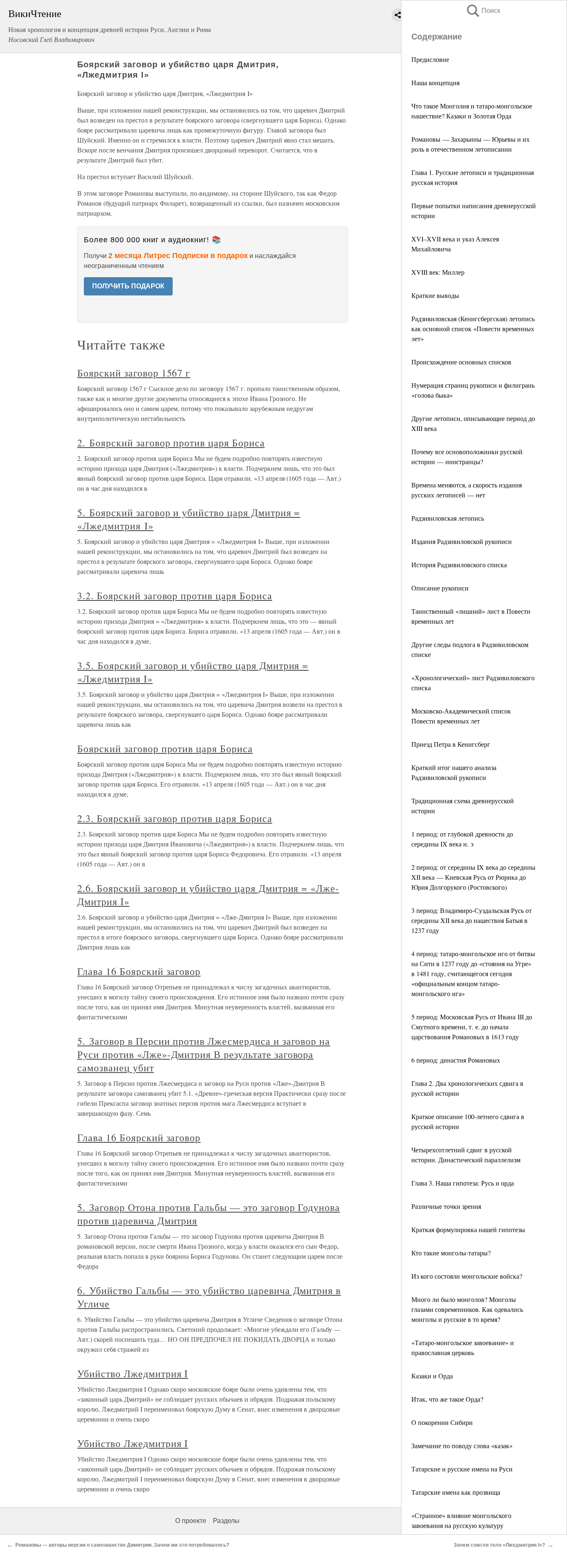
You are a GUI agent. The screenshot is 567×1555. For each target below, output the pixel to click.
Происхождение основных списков (461, 361)
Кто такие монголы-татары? (451, 1252)
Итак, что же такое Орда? (447, 1399)
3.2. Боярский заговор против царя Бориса (174, 595)
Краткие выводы (435, 295)
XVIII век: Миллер (437, 272)
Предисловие (430, 59)
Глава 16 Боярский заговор (138, 971)
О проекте (190, 1520)
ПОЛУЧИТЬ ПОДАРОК (128, 286)
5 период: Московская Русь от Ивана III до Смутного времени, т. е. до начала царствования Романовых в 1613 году (471, 1026)
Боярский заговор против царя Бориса (165, 748)
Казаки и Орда (432, 1375)
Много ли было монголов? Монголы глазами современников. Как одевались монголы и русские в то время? (467, 1309)
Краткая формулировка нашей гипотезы (468, 1229)
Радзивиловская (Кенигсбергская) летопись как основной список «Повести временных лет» (473, 328)
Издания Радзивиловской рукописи (461, 541)
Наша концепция (435, 82)
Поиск (482, 10)
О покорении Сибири (442, 1422)
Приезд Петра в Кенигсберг (450, 744)
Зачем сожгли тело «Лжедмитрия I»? (499, 1545)
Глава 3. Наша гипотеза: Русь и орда (462, 1183)
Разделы (226, 1520)
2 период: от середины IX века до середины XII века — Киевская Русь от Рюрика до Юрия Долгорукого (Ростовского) (473, 877)
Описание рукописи (440, 587)
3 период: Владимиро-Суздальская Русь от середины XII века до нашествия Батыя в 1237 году (471, 920)
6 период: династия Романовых (455, 1060)
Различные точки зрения (446, 1206)
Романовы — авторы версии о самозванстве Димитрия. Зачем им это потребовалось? (122, 1545)
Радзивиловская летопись (447, 518)
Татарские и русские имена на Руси (462, 1468)
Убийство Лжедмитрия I (132, 1373)
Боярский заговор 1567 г (133, 372)
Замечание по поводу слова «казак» (462, 1445)
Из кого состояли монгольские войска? (466, 1276)
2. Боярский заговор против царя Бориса (170, 442)
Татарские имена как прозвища (455, 1492)
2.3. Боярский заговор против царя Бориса (174, 818)
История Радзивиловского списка (459, 564)
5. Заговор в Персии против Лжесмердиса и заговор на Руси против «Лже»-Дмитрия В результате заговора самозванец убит (203, 1054)
